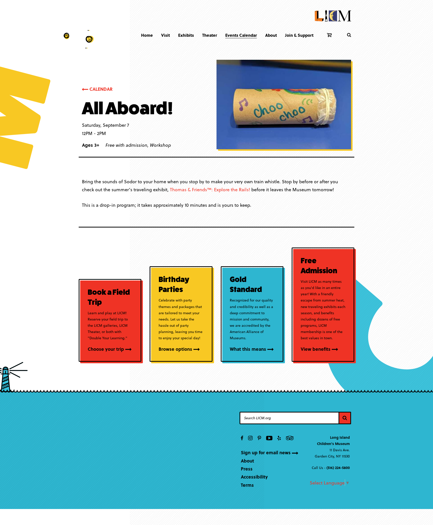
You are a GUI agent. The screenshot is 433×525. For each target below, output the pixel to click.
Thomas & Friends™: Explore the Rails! (210, 189)
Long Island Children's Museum (333, 16)
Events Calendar (241, 35)
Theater (209, 35)
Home (147, 35)
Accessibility (254, 476)
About (271, 35)
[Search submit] (349, 35)
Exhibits (186, 35)
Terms (247, 485)
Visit (165, 35)
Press (247, 468)
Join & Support (299, 35)
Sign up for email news (266, 452)
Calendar (101, 89)
